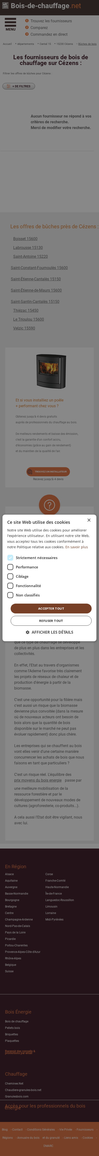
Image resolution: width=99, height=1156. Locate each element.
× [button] (89, 520)
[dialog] (49, 578)
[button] (49, 632)
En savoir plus (76, 546)
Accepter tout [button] (51, 608)
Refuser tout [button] (51, 621)
